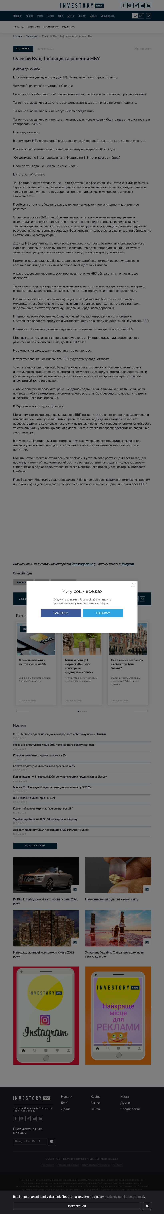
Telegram (103, 613)
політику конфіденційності (124, 1196)
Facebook (61, 613)
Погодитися (77, 1206)
